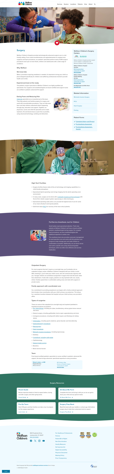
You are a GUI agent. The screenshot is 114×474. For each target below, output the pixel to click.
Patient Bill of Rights (61, 438)
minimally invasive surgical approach (69, 197)
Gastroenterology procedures (41, 324)
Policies (57, 436)
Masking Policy (59, 455)
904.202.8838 (77, 72)
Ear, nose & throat (38, 308)
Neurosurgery (37, 326)
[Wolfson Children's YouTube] (44, 441)
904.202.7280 (77, 83)
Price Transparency (61, 458)
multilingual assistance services (40, 465)
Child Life (19, 99)
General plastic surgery (40, 343)
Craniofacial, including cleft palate (43, 337)
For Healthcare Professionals (63, 433)
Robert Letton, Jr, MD (39, 362)
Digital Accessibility (61, 450)
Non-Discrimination (61, 441)
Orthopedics (36, 321)
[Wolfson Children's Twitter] (35, 441)
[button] (59, 3)
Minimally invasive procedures (42, 332)
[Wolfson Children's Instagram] (39, 441)
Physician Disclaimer (61, 452)
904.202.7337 (77, 87)
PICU (44, 206)
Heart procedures (38, 329)
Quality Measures (60, 444)
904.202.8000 (34, 437)
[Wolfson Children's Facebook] (31, 441)
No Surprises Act (60, 447)
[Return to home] (25, 3)
